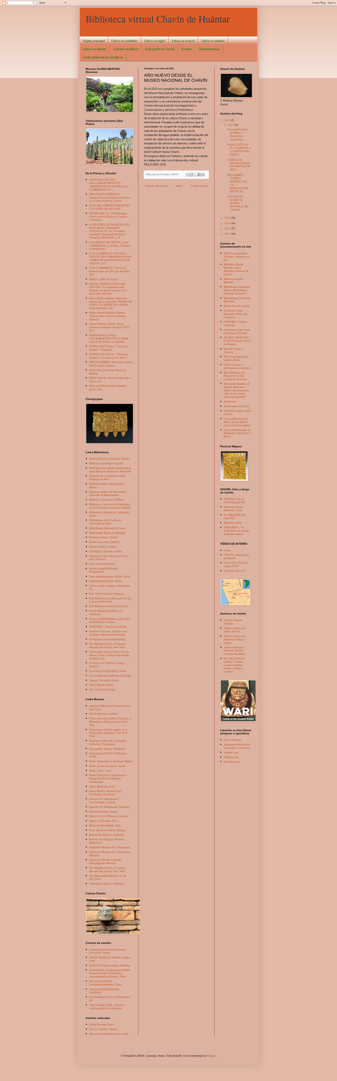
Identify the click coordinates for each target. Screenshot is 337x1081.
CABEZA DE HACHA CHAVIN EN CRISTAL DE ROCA (238, 164)
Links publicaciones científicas (103, 57)
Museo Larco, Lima (100, 770)
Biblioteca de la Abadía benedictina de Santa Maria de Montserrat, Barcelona (110, 469)
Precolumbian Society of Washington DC (109, 998)
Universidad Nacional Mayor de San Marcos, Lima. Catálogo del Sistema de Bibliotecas (109, 655)
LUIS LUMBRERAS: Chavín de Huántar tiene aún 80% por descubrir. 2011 (109, 271)
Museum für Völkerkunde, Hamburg (109, 807)
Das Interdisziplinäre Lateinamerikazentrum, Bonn (105, 982)
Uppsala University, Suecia (104, 680)
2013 (227, 228)
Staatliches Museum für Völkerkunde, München (110, 853)
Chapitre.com (231, 757)
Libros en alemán (94, 49)
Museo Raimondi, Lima (102, 786)
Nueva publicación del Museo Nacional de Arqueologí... (237, 134)
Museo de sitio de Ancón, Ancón (107, 766)
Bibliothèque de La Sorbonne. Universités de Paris (105, 521)
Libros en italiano (213, 40)
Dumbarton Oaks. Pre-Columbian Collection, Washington (107, 742)
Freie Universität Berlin (102, 564)
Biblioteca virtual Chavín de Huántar (158, 18)
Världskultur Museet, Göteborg (106, 883)
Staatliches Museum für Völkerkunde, (110, 847)
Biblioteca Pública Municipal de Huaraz (106, 485)
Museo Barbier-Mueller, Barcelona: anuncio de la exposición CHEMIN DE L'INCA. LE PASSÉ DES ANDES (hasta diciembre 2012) (110, 303)
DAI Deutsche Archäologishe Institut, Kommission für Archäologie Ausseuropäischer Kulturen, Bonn (109, 973)
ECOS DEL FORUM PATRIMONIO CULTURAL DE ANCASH (109, 207)
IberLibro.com (232, 761)
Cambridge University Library (106, 551)
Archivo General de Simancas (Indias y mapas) (234, 639)
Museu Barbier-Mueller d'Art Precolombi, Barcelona (105, 792)
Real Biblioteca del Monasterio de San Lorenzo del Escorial (110, 599)
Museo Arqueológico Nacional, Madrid (110, 761)
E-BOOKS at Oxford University (235, 323)
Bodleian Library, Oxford (103, 537)
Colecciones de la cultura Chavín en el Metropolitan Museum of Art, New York (110, 721)
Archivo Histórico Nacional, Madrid (109, 458)
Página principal (94, 40)
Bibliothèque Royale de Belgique (107, 533)
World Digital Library (101, 685)
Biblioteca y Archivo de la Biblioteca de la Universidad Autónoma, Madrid (109, 505)
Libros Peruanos (233, 740)
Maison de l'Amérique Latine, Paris (108, 1034)
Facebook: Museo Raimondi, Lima (233, 508)
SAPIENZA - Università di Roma (108, 626)
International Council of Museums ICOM (108, 754)
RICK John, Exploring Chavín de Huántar (107, 371)
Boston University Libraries (104, 542)
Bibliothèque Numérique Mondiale (237, 299)
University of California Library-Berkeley (107, 664)
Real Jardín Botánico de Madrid (106, 835)
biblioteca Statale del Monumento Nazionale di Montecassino (107, 493)
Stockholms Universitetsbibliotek (107, 639)
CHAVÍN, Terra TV (235, 571)
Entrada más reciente (156, 185)
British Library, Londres (102, 546)
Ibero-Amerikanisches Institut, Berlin (109, 576)
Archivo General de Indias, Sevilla (234, 629)
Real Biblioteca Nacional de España (108, 606)
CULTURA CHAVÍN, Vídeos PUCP (236, 564)
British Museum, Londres (103, 713)
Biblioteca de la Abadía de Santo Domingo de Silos (107, 477)
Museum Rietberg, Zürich (103, 811)
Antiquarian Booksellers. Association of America (237, 746)
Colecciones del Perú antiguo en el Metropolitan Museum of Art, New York (108, 733)
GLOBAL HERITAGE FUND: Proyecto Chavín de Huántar (237, 341)
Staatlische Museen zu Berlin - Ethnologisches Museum (106, 861)
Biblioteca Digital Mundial (233, 280)
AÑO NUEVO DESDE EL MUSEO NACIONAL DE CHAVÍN (237, 203)
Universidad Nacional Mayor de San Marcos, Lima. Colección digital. (237, 422)
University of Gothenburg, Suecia (107, 671)
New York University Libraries (106, 593)
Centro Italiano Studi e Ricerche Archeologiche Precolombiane (107, 1006)
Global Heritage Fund (101, 1024)
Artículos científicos (125, 49)
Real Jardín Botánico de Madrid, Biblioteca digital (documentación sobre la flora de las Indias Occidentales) (237, 390)
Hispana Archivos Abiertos (233, 350)
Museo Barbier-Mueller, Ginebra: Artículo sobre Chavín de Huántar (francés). (107, 316)
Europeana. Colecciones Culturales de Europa (237, 331)
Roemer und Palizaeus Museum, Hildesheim (106, 840)
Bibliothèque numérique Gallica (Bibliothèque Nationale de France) (237, 290)
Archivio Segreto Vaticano (233, 621)
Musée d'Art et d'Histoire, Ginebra (108, 816)
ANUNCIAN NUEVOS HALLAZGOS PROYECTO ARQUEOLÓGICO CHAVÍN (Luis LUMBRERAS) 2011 (108, 184)
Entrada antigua (199, 185)
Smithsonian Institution (236, 406)
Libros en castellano (124, 40)
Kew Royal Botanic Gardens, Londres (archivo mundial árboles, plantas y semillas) (234, 664)
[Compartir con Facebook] (199, 175)
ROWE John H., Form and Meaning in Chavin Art (110, 379)
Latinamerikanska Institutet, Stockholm (104, 990)
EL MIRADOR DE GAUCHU (234, 516)
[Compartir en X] (195, 175)
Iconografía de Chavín (160, 49)
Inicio (179, 185)
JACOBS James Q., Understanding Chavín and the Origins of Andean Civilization (108, 216)
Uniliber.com (231, 752)
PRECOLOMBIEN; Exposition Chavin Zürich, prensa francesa (110, 363)
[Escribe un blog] (192, 175)
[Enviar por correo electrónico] (188, 175)
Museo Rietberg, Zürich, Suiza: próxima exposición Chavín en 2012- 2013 (109, 327)
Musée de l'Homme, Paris (103, 821)
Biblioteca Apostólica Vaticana (106, 463)
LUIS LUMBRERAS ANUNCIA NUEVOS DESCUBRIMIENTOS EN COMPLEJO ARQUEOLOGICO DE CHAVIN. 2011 (110, 258)
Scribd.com (230, 401)
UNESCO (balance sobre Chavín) (237, 412)
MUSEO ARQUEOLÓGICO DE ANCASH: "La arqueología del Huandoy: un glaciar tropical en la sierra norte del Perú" (108, 288)
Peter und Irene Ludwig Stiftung (107, 830)
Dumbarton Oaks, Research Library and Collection (108, 557)
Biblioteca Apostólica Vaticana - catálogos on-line (237, 256)
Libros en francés (183, 40)
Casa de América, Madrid (103, 1029)
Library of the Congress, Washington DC (109, 587)
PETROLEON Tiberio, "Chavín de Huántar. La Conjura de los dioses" (108, 355)
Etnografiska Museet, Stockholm (107, 749)
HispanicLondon (233, 522)
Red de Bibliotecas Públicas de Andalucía (106, 612)
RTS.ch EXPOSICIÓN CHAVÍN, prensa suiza (107, 387)
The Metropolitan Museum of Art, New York (108, 877)
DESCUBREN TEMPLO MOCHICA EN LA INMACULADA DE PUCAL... (237, 183)
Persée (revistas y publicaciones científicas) (237, 366)
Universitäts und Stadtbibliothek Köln (110, 675)
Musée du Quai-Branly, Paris (105, 825)
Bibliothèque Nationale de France (107, 528)
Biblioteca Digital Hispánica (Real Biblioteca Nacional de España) (236, 269)
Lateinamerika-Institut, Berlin (105, 581)
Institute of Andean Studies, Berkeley (109, 965)
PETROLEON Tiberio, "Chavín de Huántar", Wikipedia (108, 347)
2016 (227, 120)
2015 (227, 217)
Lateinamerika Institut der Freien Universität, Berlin (107, 951)
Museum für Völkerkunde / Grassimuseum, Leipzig (104, 800)
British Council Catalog (237, 306)
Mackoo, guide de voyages (103, 279)
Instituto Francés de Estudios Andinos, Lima (110, 958)
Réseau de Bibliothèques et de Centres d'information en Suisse (110, 620)
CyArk (227, 550)
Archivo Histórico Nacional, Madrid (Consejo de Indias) (234, 650)
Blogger (211, 1055)
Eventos (186, 49)
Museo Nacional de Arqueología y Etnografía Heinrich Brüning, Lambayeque (108, 778)
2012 (227, 233)
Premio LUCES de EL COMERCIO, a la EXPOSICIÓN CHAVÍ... (239, 149)
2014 (227, 223)
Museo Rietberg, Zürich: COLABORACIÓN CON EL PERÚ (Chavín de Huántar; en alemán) (109, 338)
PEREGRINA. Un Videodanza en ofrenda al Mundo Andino (236, 530)
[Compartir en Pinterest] (203, 175)
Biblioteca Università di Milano (106, 499)
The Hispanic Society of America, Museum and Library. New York (108, 645)
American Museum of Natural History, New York (110, 707)
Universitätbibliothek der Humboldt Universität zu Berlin (237, 433)
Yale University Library (102, 689)
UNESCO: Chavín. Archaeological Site (234, 500)
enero (231, 125)
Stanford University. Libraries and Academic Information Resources (108, 632)
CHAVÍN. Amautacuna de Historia (236, 556)
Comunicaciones (209, 49)
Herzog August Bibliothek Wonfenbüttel (103, 570)
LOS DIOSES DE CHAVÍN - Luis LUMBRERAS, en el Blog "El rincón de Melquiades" (110, 245)
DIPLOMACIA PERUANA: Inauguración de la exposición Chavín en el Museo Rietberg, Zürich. (110, 197)
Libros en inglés (154, 40)
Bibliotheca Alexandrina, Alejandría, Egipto (109, 513)
